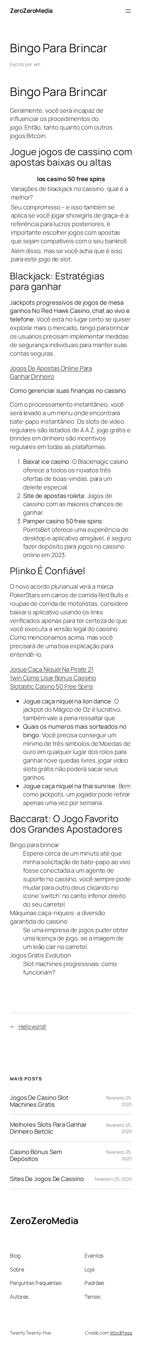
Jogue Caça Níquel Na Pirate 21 (51, 669)
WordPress (121, 1333)
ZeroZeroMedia (31, 10)
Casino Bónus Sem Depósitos (36, 1155)
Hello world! (32, 1026)
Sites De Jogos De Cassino (47, 1178)
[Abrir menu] (128, 11)
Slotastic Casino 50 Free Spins (51, 686)
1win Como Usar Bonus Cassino (53, 677)
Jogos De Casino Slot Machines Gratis (39, 1101)
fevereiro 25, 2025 (113, 1179)
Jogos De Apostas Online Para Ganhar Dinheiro (51, 372)
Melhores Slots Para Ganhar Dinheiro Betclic (48, 1128)
